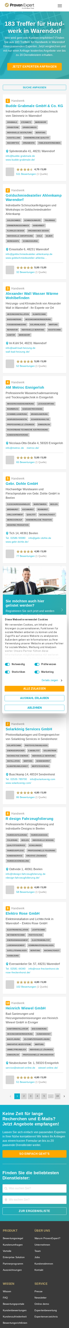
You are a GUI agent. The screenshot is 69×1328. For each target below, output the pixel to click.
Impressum (43, 1314)
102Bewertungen (25, 944)
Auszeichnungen (11, 1227)
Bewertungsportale (13, 1261)
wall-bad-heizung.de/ (48, 333)
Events (6, 1286)
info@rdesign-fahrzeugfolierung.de (24, 836)
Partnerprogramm (12, 1221)
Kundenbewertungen (14, 1268)
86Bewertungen (25, 765)
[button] (24, 164)
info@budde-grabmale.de (19, 151)
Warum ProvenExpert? (46, 1195)
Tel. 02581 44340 (15, 926)
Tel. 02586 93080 (15, 510)
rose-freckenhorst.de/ (18, 930)
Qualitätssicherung (26, 1314)
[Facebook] (22, 1302)
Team (37, 1208)
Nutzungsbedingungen (24, 1311)
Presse (38, 1249)
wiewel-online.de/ (46, 1025)
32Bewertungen (25, 257)
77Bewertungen (25, 528)
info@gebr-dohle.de (38, 510)
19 (57, 1053)
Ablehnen (35, 708)
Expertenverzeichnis (45, 1274)
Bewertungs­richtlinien (15, 1280)
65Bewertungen (25, 438)
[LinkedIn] (39, 1302)
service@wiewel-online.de (20, 1025)
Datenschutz (43, 1311)
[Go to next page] (64, 1054)
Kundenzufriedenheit (14, 1274)
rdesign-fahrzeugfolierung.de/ (22, 840)
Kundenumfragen (12, 1202)
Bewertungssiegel (12, 1195)
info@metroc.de (14, 424)
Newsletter (40, 1255)
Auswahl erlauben (34, 698)
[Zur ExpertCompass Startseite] (24, 6)
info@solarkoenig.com (41, 747)
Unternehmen (42, 1202)
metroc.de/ (32, 424)
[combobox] (34, 1146)
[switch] (36, 664)
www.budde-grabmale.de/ (20, 154)
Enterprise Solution (13, 1214)
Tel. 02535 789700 (16, 747)
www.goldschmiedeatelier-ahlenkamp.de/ (27, 243)
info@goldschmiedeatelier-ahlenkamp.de (28, 239)
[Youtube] (47, 1302)
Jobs (36, 1214)
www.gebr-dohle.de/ (17, 514)
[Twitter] (13, 1302)
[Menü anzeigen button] (60, 5)
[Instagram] (56, 1302)
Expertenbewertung (45, 1268)
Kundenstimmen (43, 1221)
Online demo (41, 1261)
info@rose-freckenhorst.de (42, 926)
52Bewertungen (25, 347)
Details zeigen (50, 680)
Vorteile (7, 1208)
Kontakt (38, 1227)
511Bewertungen (25, 168)
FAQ (5, 1255)
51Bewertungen (25, 1039)
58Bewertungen (25, 854)
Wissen (7, 1249)
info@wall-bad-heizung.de (20, 333)
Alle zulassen (34, 689)
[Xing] (30, 1302)
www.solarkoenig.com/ (18, 750)
